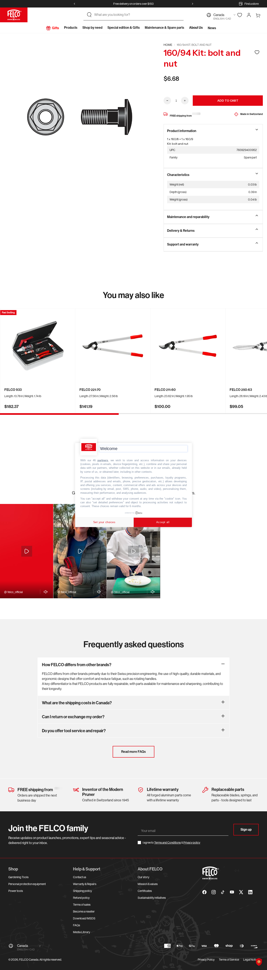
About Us (196, 28)
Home (168, 44)
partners (102, 460)
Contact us (79, 877)
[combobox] (137, 14)
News (212, 28)
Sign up (246, 830)
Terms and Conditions (167, 842)
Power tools (15, 891)
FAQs (76, 925)
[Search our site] (89, 14)
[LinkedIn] (250, 892)
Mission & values (148, 884)
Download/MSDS (84, 918)
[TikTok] (223, 892)
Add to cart (227, 100)
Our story (143, 877)
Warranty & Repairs (84, 884)
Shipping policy (82, 891)
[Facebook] (204, 892)
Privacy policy (191, 842)
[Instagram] (214, 892)
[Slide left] (74, 3)
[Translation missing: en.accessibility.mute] (44, 592)
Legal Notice (251, 959)
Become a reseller (84, 911)
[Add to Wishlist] (257, 52)
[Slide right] (192, 3)
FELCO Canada (28, 959)
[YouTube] (232, 892)
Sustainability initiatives (152, 897)
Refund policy (81, 897)
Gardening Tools (18, 877)
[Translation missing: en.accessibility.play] (26, 551)
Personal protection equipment (27, 884)
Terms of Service (229, 959)
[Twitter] (241, 892)
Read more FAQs (133, 752)
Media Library (81, 932)
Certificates (145, 891)
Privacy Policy (206, 959)
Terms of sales (82, 904)
